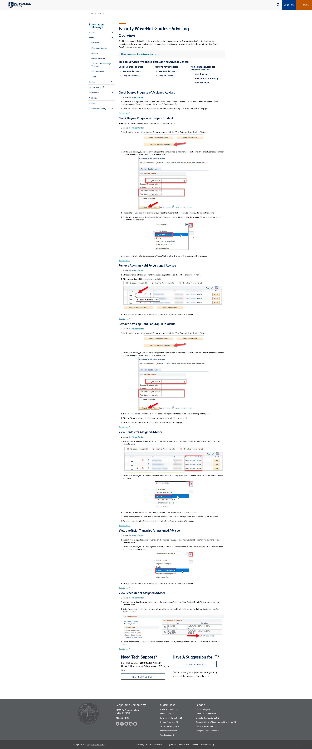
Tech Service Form (143, 676)
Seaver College (202, 709)
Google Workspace (99, 58)
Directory (289, 5)
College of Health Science (206, 730)
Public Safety (165, 713)
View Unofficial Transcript (207, 78)
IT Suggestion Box (194, 664)
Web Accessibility (207, 744)
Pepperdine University (95, 744)
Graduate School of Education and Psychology (215, 722)
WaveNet (95, 42)
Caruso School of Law (205, 713)
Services (92, 82)
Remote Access (97, 71)
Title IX (195, 744)
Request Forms (95, 87)
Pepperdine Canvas (99, 48)
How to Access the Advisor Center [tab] (139, 54)
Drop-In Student (131, 75)
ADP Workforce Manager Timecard (101, 64)
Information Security (97, 108)
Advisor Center (137, 97)
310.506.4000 (122, 717)
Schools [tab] (200, 705)
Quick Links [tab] (167, 705)
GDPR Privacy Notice (154, 744)
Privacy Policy (138, 744)
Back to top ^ (124, 113)
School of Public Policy (205, 726)
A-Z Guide (93, 98)
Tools (91, 37)
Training (92, 103)
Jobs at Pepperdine (168, 722)
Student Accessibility (168, 726)
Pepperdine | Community (18, 2)
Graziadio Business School (206, 718)
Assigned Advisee (131, 71)
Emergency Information (170, 718)
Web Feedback (166, 735)
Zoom (93, 76)
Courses (94, 53)
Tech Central (94, 92)
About (91, 32)
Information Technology (96, 26)
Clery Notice (171, 744)
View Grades (201, 74)
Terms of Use (183, 744)
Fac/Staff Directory (168, 709)
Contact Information (168, 730)
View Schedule (202, 82)
